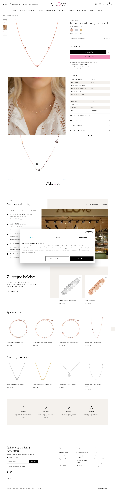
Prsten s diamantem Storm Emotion (15, 384)
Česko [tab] (22, 210)
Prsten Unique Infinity (90, 300)
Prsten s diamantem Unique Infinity (67, 300)
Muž (17, 457)
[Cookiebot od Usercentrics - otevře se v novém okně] (86, 232)
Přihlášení (33, 461)
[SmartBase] (39, 488)
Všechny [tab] (12, 210)
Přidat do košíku (88, 52)
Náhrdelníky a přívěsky (12, 15)
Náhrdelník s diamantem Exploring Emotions (93, 385)
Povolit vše (81, 258)
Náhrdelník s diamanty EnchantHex (93, 342)
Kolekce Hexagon (74, 20)
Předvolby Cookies (56, 258)
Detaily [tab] (57, 237)
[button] (90, 75)
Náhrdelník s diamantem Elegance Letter (42, 384)
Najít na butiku (91, 57)
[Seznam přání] (100, 4)
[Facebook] (7, 472)
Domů (4, 15)
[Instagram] (11, 472)
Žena (10, 457)
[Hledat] (96, 4)
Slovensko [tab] (33, 210)
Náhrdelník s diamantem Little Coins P (68, 384)
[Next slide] (113, 329)
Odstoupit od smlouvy (103, 488)
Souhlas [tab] (32, 237)
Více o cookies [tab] (82, 237)
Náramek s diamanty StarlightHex (15, 342)
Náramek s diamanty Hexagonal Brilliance (43, 342)
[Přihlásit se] (104, 4)
